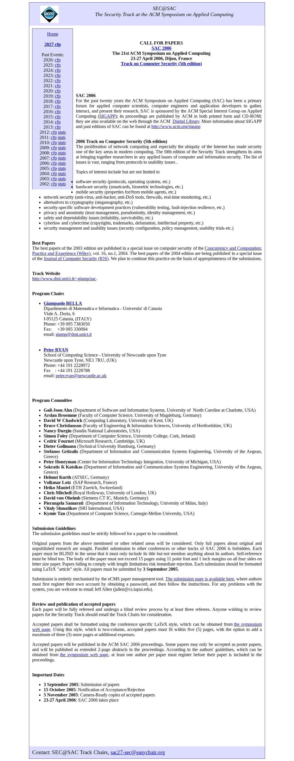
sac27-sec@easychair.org (138, 752)
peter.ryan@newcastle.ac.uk (81, 375)
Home (52, 34)
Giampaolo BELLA (63, 303)
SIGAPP (107, 116)
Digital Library (186, 121)
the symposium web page (84, 654)
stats (62, 132)
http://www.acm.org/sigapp (175, 126)
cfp (58, 59)
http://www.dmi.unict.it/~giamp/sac (64, 278)
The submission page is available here (199, 578)
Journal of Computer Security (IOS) (76, 258)
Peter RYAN (56, 349)
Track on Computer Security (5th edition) (161, 63)
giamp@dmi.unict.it (74, 334)
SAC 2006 (161, 48)
